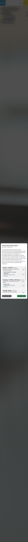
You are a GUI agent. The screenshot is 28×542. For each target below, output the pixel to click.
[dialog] (14, 271)
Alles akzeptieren (21, 296)
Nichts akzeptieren (7, 296)
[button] (21, 269)
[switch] (22, 270)
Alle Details (6, 276)
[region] (14, 279)
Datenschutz (9, 247)
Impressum (4, 247)
